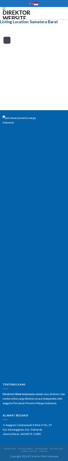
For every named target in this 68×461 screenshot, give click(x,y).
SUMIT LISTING (29, 451)
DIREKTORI (10, 448)
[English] (31, 3)
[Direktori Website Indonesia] (17, 13)
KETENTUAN (56, 448)
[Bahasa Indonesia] (36, 3)
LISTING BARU (25, 448)
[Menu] (63, 13)
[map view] (6, 40)
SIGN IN (43, 451)
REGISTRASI (41, 448)
